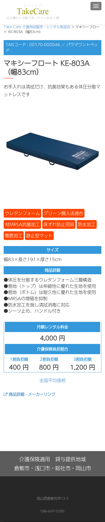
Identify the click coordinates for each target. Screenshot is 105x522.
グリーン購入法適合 (63, 213)
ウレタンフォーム (22, 213)
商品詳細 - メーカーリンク (31, 394)
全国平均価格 (52, 380)
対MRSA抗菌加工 (22, 224)
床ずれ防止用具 (58, 224)
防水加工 (86, 224)
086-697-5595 (52, 511)
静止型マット (39, 235)
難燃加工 (13, 235)
